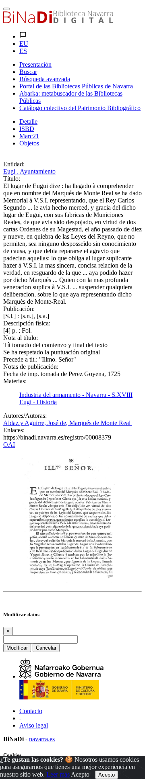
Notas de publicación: (30, 366)
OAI (9, 444)
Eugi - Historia (38, 402)
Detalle (28, 121)
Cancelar (46, 648)
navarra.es (42, 739)
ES (23, 50)
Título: (11, 178)
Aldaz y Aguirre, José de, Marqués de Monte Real (67, 422)
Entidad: (14, 164)
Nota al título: (20, 337)
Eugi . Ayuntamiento (29, 171)
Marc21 (29, 136)
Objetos (29, 143)
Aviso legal (33, 725)
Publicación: (19, 308)
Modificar (17, 648)
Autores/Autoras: (25, 415)
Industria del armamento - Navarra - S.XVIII (76, 394)
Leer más (58, 774)
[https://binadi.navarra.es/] (58, 21)
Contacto (30, 710)
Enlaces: (14, 430)
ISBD (26, 128)
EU (23, 43)
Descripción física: (26, 323)
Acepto (80, 774)
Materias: (15, 381)
